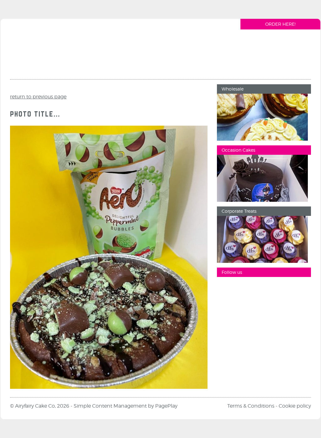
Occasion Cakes (238, 150)
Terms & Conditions (250, 406)
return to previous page (38, 97)
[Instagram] (243, 288)
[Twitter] (262, 288)
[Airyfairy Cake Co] (47, 51)
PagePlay (166, 406)
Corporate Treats (239, 211)
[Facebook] (225, 288)
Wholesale (233, 88)
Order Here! (280, 24)
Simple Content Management (110, 406)
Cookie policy (295, 406)
